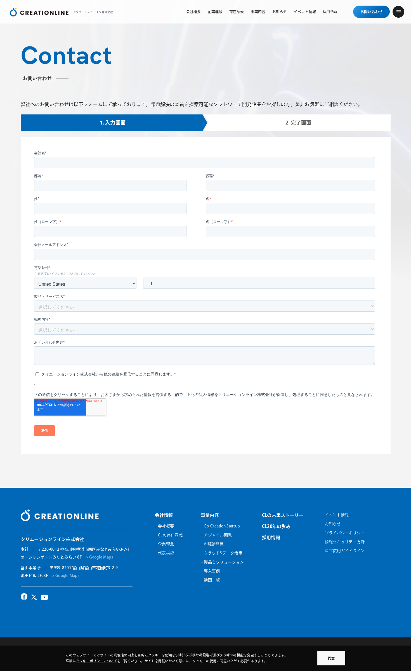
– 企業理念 (164, 544)
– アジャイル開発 (216, 535)
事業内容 (210, 515)
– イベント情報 (335, 515)
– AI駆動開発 (212, 544)
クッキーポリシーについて (96, 661)
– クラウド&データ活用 (221, 553)
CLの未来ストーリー (283, 515)
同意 (331, 658)
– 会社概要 (164, 526)
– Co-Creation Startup (220, 526)
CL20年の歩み (276, 526)
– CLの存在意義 (169, 535)
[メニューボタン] (398, 12)
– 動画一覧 (210, 580)
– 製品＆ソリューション (222, 562)
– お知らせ (331, 524)
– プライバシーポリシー (343, 533)
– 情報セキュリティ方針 (343, 542)
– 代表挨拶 (164, 553)
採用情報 (271, 537)
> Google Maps (99, 557)
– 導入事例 (210, 571)
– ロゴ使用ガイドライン (343, 551)
